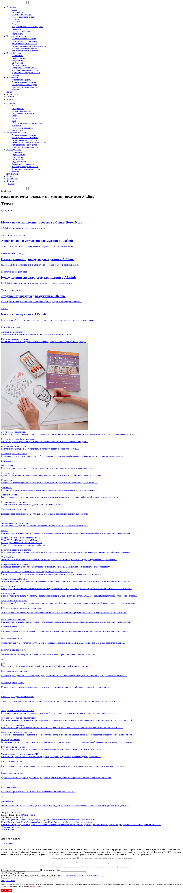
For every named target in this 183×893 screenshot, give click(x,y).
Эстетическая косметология (24, 43)
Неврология (17, 60)
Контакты (10, 97)
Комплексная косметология (24, 48)
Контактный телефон (51, 870)
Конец (33, 815)
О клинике (11, 7)
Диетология (17, 63)
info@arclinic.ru (8, 880)
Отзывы (15, 19)
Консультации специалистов (25, 51)
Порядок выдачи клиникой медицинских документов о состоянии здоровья (115, 824)
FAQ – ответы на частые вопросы (27, 26)
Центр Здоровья (13, 53)
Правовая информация (22, 31)
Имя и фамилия (8, 870)
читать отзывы (7, 829)
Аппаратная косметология (24, 38)
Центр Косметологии (16, 36)
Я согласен (6, 891)
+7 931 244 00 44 (8, 843)
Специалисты (18, 12)
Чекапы (15, 75)
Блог (14, 24)
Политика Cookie (35, 886)
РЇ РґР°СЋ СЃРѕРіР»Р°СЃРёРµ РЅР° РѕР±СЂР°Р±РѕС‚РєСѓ (51, 876)
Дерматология (18, 58)
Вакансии (16, 29)
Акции (9, 99)
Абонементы (12, 94)
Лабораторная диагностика (24, 68)
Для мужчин (12, 77)
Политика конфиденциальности (15, 824)
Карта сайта (17, 34)
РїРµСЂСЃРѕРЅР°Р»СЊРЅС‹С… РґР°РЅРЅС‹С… (78, 876)
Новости (16, 22)
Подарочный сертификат (23, 17)
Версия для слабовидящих (18, 847)
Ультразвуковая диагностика (25, 70)
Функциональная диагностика (26, 72)
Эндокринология (19, 65)
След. (25, 815)
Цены (9, 92)
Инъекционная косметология (25, 41)
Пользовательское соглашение (45, 824)
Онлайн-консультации (22, 14)
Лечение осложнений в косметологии (29, 46)
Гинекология (17, 55)
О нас (14, 9)
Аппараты (80, 822)
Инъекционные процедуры (24, 84)
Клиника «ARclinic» (11, 827)
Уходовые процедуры (21, 80)
